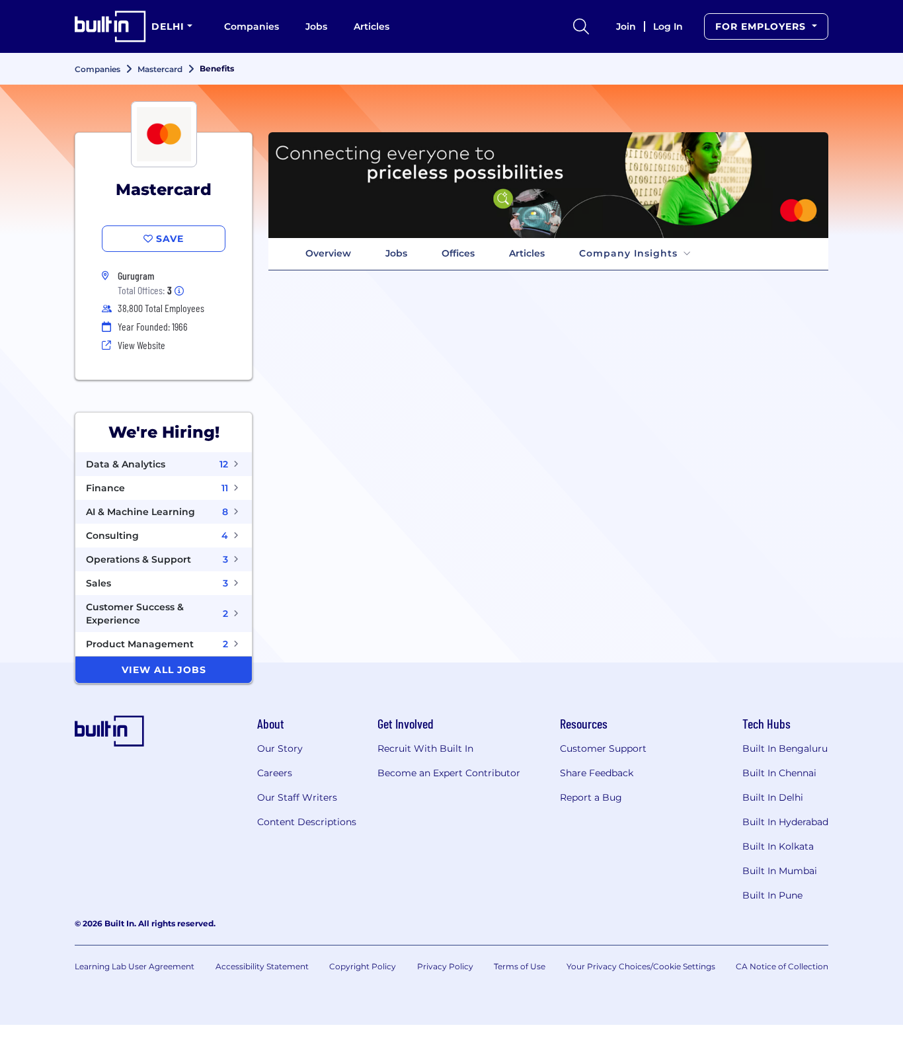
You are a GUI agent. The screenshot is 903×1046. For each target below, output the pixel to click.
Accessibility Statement (262, 966)
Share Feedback (596, 773)
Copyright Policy (362, 966)
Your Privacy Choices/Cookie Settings (641, 966)
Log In (668, 26)
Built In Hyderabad (785, 822)
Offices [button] (458, 253)
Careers (274, 773)
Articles (371, 26)
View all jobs (164, 670)
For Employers (762, 26)
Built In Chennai (779, 773)
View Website (141, 345)
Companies (251, 26)
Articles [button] (527, 253)
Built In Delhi (772, 797)
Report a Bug (591, 797)
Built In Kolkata (778, 846)
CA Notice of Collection (782, 966)
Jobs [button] (396, 253)
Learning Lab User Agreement (134, 966)
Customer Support (603, 748)
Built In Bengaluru (785, 748)
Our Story (280, 748)
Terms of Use (519, 966)
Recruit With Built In (425, 748)
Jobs (316, 26)
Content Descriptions (306, 822)
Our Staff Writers (297, 797)
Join (626, 26)
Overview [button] (328, 253)
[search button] (581, 26)
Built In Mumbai (779, 871)
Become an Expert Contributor (448, 773)
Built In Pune (772, 895)
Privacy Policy (445, 966)
